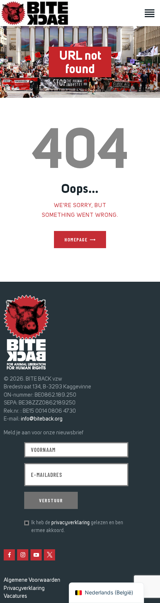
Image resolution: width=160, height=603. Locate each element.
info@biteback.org (42, 418)
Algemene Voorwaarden (32, 580)
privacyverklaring (70, 522)
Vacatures (15, 596)
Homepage (75, 239)
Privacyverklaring (24, 588)
